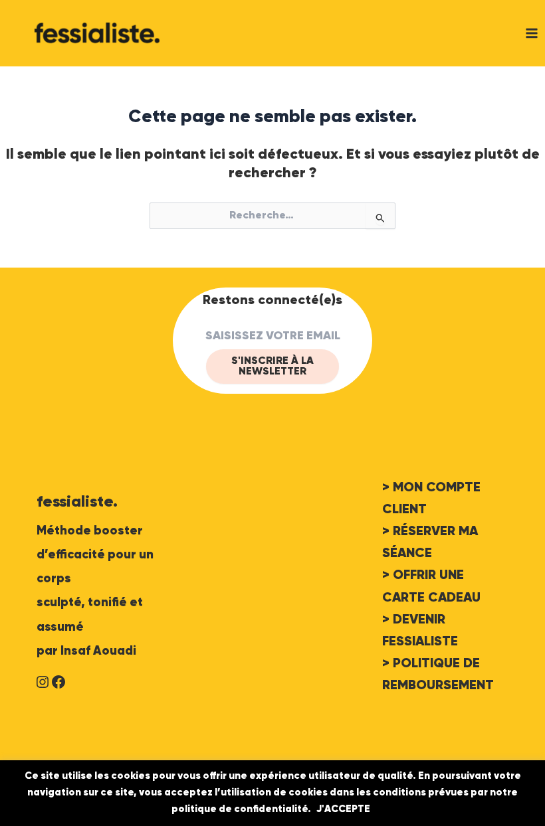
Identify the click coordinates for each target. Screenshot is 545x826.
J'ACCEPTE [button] (343, 809)
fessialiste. (77, 502)
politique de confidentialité (239, 809)
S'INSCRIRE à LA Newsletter (272, 366)
